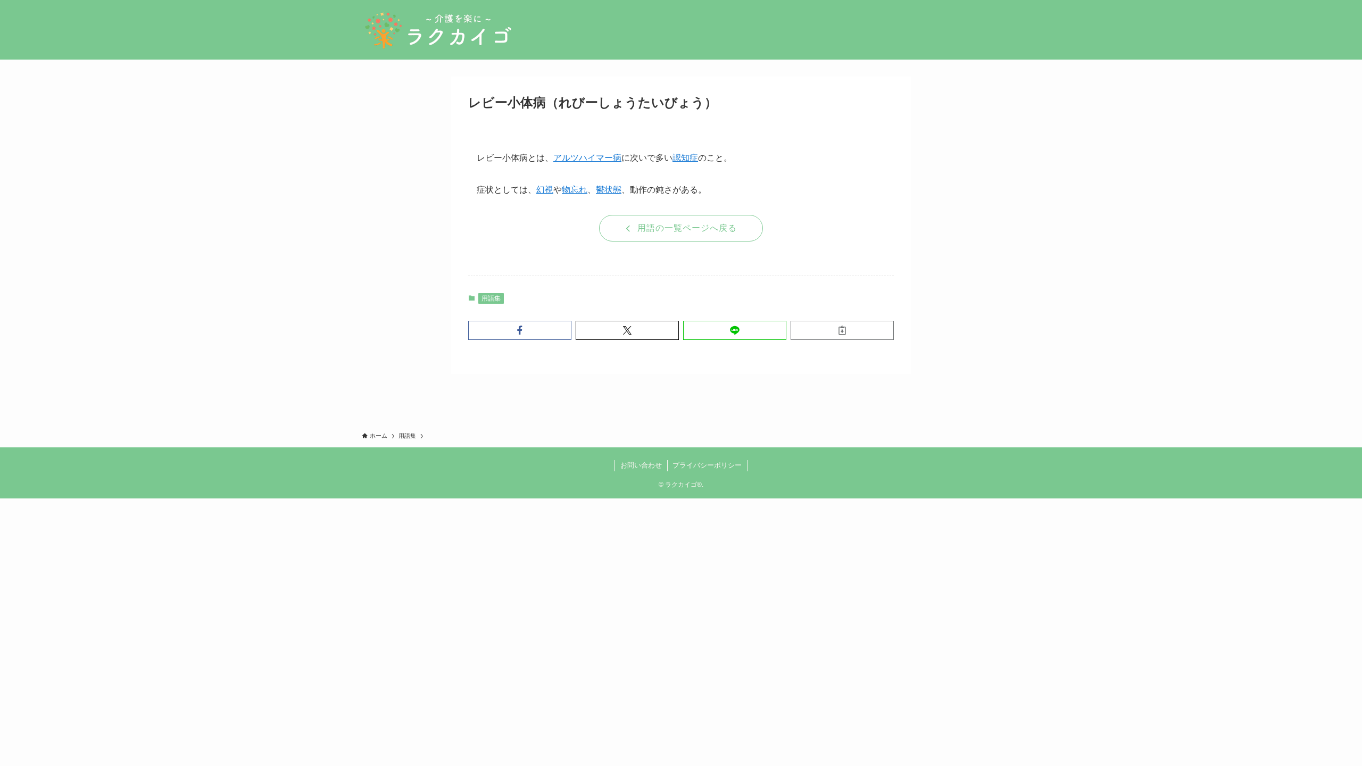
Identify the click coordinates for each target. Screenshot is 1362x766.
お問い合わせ (641, 465)
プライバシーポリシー (707, 465)
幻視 (544, 189)
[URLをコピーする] (842, 330)
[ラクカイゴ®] (438, 30)
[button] (519, 330)
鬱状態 (608, 189)
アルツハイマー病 (587, 157)
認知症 (685, 157)
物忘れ (574, 189)
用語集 (491, 298)
